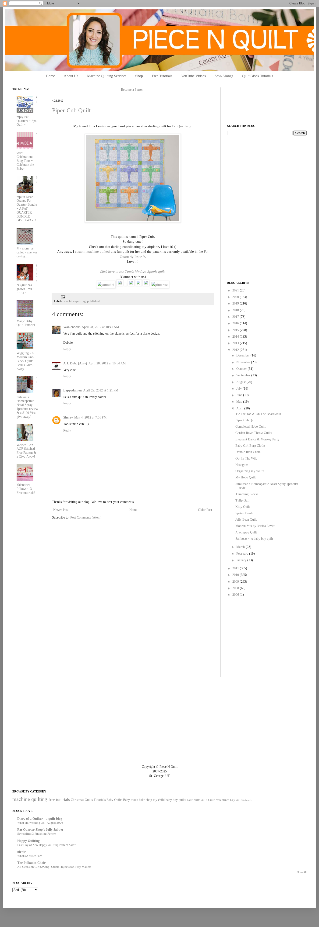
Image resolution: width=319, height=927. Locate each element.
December (243, 355)
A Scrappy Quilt (246, 532)
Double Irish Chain (248, 452)
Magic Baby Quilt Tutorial (26, 323)
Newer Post (60, 510)
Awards (248, 800)
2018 (236, 310)
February (242, 553)
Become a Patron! (133, 89)
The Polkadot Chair (31, 863)
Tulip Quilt (242, 500)
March (241, 547)
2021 (236, 290)
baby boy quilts (176, 800)
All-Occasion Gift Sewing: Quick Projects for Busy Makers (54, 866)
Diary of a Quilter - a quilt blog (39, 818)
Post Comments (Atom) (86, 517)
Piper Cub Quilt (71, 110)
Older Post (205, 510)
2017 (236, 316)
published (93, 301)
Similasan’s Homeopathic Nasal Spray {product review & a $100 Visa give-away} (27, 397)
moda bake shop (141, 800)
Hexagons (241, 465)
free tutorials (59, 799)
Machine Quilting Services (106, 76)
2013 (236, 343)
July (239, 388)
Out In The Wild (246, 458)
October (242, 368)
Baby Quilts (114, 800)
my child (159, 800)
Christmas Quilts (82, 800)
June (239, 395)
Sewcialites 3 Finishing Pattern (36, 833)
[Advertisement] (262, 171)
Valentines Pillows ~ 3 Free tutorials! (26, 489)
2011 (236, 568)
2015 (236, 330)
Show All (302, 872)
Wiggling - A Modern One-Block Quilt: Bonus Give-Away (25, 360)
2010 (236, 575)
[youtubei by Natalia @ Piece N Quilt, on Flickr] (106, 285)
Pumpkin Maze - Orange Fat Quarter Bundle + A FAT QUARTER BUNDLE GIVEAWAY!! (27, 199)
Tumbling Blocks (246, 494)
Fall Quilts (193, 800)
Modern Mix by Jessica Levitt (255, 526)
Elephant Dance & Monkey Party (257, 439)
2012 (236, 350)
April (240, 408)
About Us (71, 76)
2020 (236, 297)
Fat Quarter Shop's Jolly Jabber (40, 829)
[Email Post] (62, 296)
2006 (236, 594)
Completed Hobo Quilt (250, 426)
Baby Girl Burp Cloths (250, 445)
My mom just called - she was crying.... (27, 252)
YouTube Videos (193, 76)
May (239, 401)
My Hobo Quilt (245, 477)
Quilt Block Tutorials (257, 76)
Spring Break (244, 513)
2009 (236, 581)
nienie (21, 852)
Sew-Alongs (224, 76)
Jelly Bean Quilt (246, 519)
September (243, 375)
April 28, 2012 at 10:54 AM (107, 363)
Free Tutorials (162, 76)
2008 (236, 588)
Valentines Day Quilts (230, 800)
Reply (67, 349)
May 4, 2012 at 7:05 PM (90, 417)
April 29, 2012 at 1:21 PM (100, 390)
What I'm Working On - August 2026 (40, 822)
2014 (236, 336)
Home (50, 76)
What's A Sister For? (29, 856)
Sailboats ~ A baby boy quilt (254, 538)
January (241, 560)
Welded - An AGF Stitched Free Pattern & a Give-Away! (26, 450)
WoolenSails (71, 327)
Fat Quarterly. (182, 126)
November (243, 362)
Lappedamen (72, 390)
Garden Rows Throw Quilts (253, 433)
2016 (236, 323)
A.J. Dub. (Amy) (75, 363)
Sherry (68, 417)
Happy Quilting (28, 841)
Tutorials (100, 800)
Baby (126, 800)
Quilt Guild (208, 800)
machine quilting (75, 301)
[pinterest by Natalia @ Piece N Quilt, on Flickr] (159, 285)
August (241, 382)
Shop (139, 76)
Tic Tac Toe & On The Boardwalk (258, 414)
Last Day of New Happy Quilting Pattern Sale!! (46, 845)
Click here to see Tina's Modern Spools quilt (132, 271)
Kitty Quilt (242, 506)
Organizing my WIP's (249, 471)
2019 (236, 303)
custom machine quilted (92, 251)
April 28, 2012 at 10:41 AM (100, 327)
